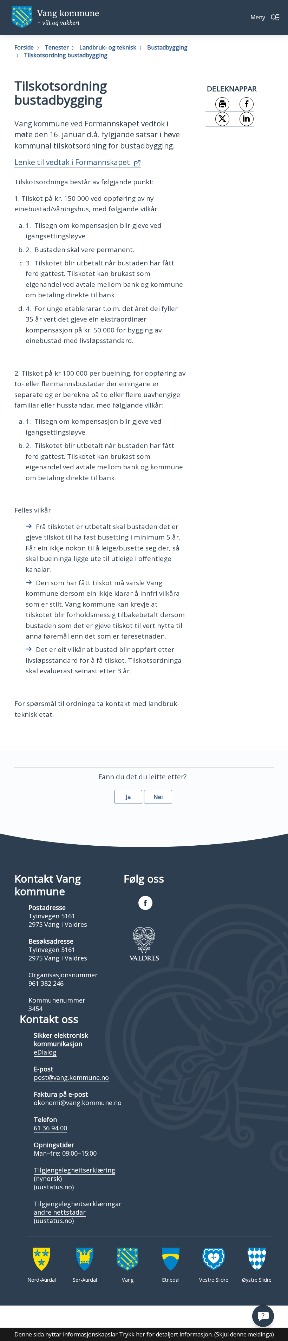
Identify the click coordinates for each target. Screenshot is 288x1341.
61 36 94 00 (50, 1128)
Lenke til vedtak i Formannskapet (72, 162)
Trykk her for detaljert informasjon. (166, 1334)
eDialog (45, 1052)
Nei (158, 797)
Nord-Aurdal (41, 1279)
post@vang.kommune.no (71, 1077)
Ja (128, 797)
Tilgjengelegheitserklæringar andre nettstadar (78, 1208)
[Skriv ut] (217, 104)
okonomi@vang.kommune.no (78, 1102)
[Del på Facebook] (241, 104)
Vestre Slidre (213, 1279)
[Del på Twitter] (217, 119)
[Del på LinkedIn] (241, 119)
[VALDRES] (144, 943)
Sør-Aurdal (85, 1279)
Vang (128, 1279)
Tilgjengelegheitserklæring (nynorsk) (74, 1174)
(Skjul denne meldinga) (244, 1334)
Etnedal (170, 1279)
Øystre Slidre (256, 1279)
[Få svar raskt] (263, 1316)
